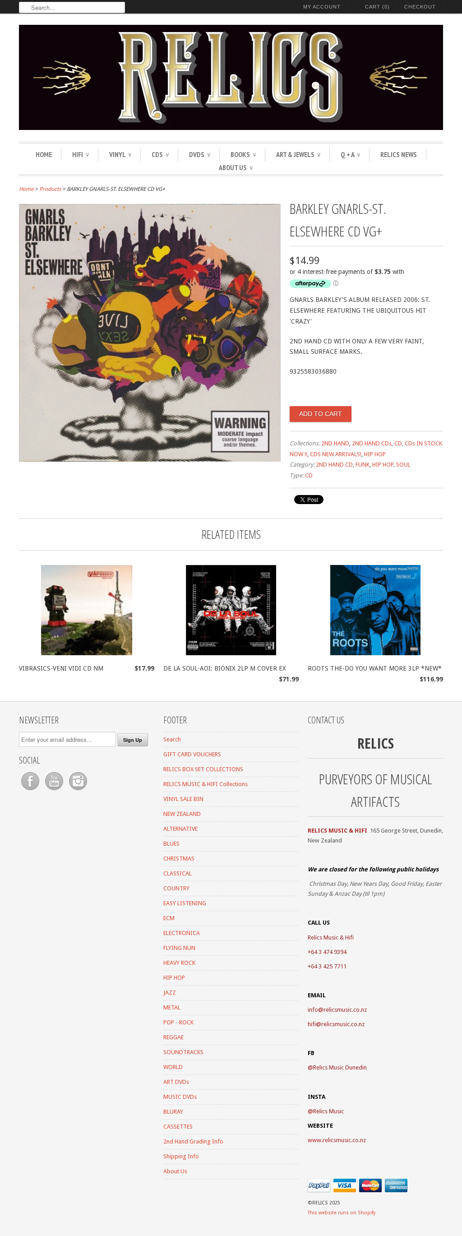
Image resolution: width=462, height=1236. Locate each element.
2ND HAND (335, 443)
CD (398, 443)
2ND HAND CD (334, 464)
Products (50, 189)
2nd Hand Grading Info (193, 1141)
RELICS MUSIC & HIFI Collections (205, 784)
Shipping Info (181, 1156)
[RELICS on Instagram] (78, 790)
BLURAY (173, 1111)
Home (44, 154)
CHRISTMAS (178, 858)
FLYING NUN (179, 947)
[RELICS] (231, 79)
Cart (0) (377, 6)
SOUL (403, 464)
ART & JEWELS (298, 154)
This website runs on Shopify (341, 1213)
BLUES (171, 843)
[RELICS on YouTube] (55, 790)
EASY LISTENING (184, 903)
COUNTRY (176, 888)
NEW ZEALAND (182, 813)
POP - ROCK (178, 1022)
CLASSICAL (177, 873)
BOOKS (243, 154)
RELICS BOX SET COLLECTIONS (203, 769)
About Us (236, 167)
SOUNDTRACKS (183, 1052)
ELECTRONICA (181, 933)
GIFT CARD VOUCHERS (192, 754)
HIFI (80, 154)
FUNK (363, 464)
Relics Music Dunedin (340, 1067)
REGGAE (173, 1037)
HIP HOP (375, 454)
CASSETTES (178, 1126)
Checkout (420, 6)
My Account (322, 6)
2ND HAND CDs (372, 443)
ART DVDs (176, 1082)
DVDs (199, 154)
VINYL (120, 154)
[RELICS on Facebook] (31, 790)
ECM (169, 918)
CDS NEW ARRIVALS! (335, 454)
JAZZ (169, 992)
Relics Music (328, 1111)
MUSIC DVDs (180, 1096)
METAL (171, 1007)
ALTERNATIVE (180, 828)
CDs (160, 154)
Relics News (398, 154)
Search (172, 739)
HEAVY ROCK (179, 962)
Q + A (350, 154)
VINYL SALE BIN (183, 799)
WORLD (173, 1067)
